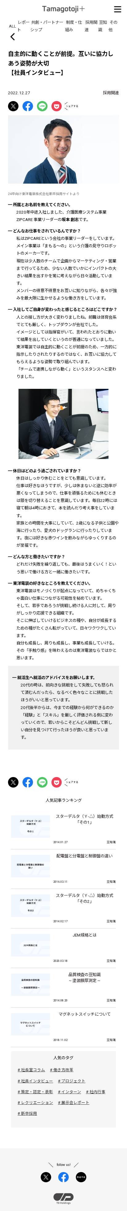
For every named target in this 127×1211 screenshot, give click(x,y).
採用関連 (111, 93)
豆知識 (111, 842)
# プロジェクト (71, 1081)
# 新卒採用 (27, 1113)
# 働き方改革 (61, 1070)
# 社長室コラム (31, 1070)
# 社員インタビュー (35, 1081)
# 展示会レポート (73, 1102)
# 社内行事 (95, 1092)
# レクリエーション (35, 1102)
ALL (12, 25)
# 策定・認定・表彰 (35, 1092)
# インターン (69, 1092)
